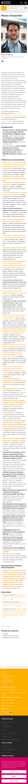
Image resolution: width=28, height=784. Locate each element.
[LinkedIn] (3, 712)
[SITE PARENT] (4, 8)
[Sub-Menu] (25, 8)
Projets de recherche (7, 706)
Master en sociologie (7, 700)
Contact (3, 730)
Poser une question (6, 752)
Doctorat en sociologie (8, 703)
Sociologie (13, 8)
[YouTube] (10, 712)
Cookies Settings (14, 771)
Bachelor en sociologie (8, 690)
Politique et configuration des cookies (10, 739)
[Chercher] (21, 3)
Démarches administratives (8, 749)
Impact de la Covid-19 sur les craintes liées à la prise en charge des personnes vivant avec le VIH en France (15, 317)
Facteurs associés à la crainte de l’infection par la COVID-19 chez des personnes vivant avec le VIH (14, 237)
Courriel (5, 61)
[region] (14, 770)
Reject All (14, 776)
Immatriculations (6, 746)
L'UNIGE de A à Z (6, 736)
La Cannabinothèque (9, 120)
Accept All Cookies (14, 781)
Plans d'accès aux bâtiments (8, 733)
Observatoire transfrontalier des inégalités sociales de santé (13, 115)
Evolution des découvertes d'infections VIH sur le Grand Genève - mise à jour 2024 (14, 604)
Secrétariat (4, 674)
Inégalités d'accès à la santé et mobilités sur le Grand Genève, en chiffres (14, 597)
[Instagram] (6, 712)
